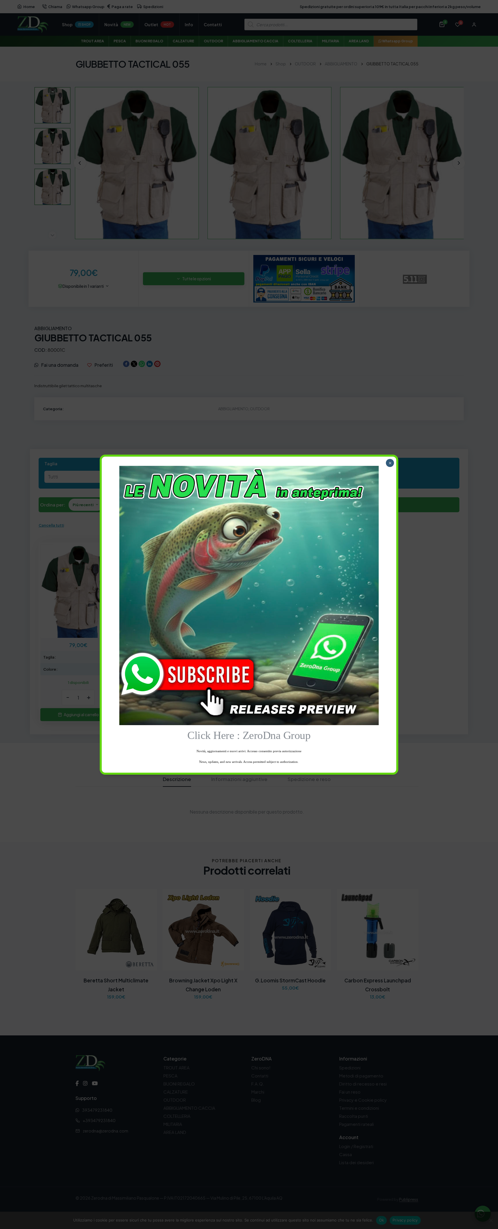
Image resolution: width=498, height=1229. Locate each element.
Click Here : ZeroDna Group (248, 735)
